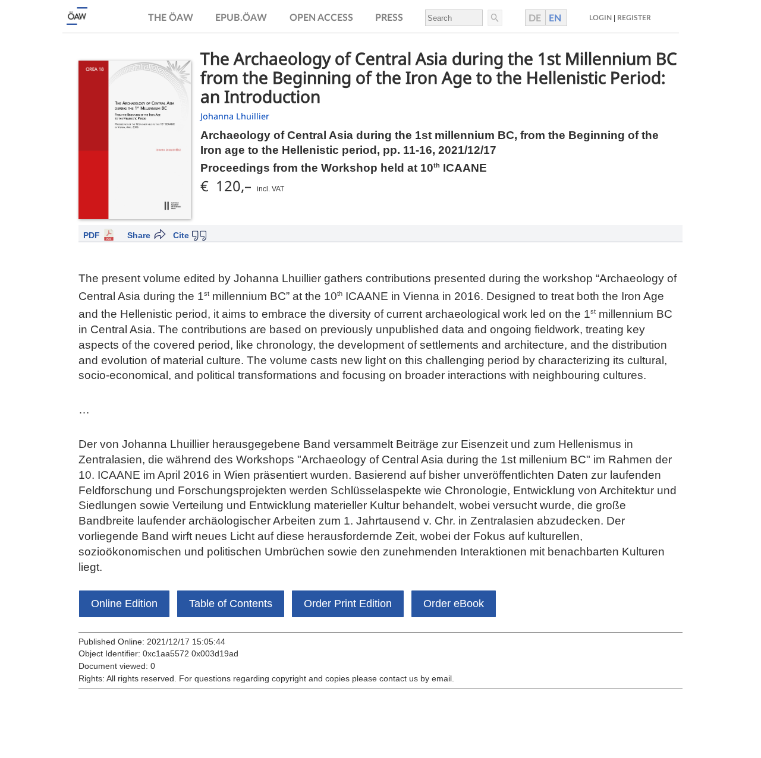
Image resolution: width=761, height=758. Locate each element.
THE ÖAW (170, 18)
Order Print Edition (348, 603)
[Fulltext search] (494, 18)
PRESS (389, 18)
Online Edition (124, 603)
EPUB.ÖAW (241, 18)
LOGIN (600, 17)
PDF (91, 235)
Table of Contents (230, 603)
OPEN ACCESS (321, 18)
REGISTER (634, 17)
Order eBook (453, 603)
